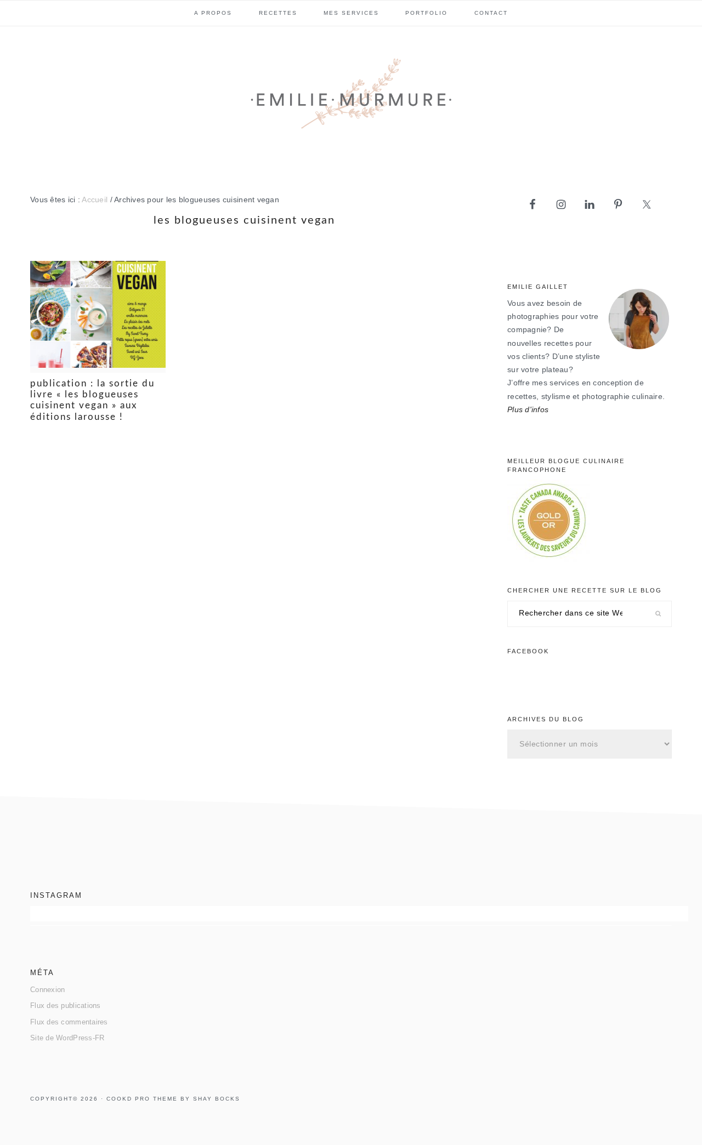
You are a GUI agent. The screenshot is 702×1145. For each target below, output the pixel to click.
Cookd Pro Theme (142, 1099)
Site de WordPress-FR (67, 1038)
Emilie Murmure (351, 98)
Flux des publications (65, 1005)
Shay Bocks (216, 1099)
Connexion (47, 990)
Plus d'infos (527, 410)
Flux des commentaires (69, 1022)
